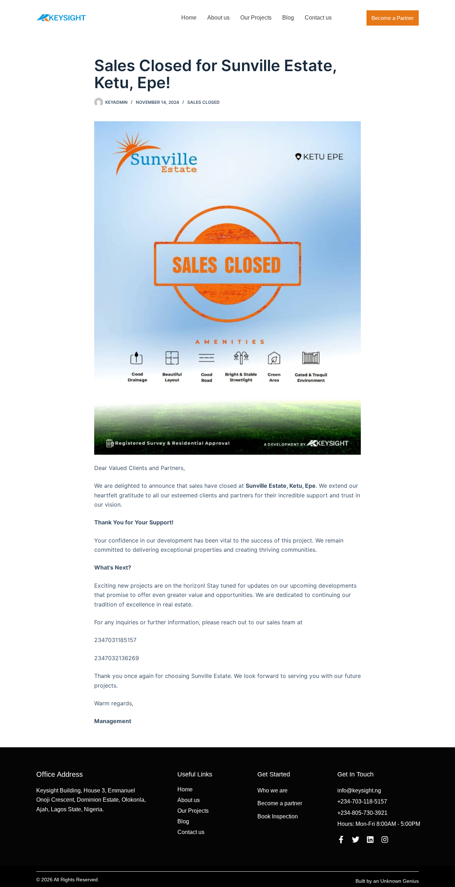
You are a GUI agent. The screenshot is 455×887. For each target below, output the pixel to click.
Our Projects (256, 18)
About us (218, 18)
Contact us (318, 18)
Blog (288, 18)
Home (189, 18)
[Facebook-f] (341, 839)
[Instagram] (385, 839)
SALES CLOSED (203, 102)
